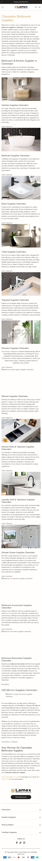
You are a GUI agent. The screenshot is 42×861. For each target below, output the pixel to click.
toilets (27, 255)
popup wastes (35, 399)
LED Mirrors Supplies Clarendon (19, 690)
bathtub (30, 166)
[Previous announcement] (1, 1)
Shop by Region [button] (8, 825)
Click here (15, 777)
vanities (17, 120)
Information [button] (6, 810)
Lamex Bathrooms (24, 852)
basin (36, 214)
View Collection (7, 127)
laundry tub (5, 512)
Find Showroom (21, 797)
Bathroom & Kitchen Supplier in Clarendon (19, 62)
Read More (5, 684)
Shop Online (6, 777)
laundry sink (32, 510)
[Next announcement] (40, 1)
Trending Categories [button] (9, 832)
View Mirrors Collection (10, 742)
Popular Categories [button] (9, 817)
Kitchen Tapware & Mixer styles (14, 459)
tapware (25, 303)
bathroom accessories (9, 613)
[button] (2, 7)
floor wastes (8, 402)
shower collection (11, 351)
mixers (24, 512)
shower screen (27, 556)
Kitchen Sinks (34, 457)
